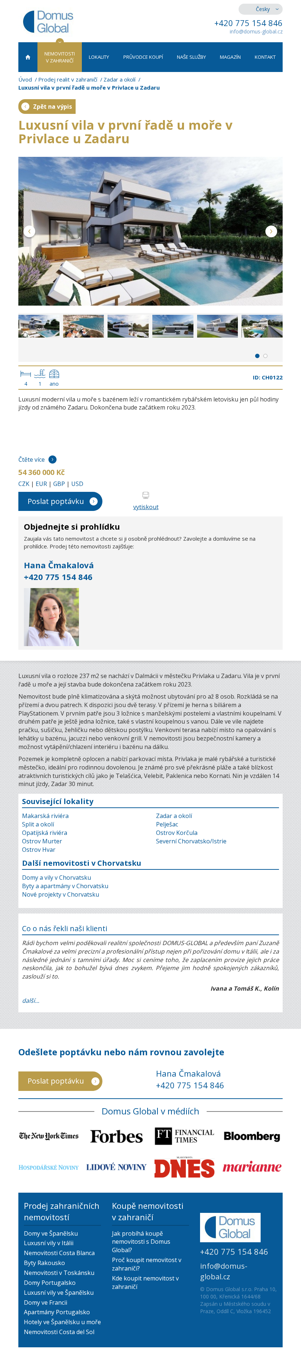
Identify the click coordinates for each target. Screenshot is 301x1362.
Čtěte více (31, 459)
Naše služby (191, 57)
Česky (263, 9)
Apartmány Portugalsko (57, 1312)
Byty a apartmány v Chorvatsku (65, 886)
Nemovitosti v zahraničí (59, 57)
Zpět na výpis (52, 106)
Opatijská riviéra (44, 833)
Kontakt (265, 57)
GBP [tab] (59, 484)
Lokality (99, 57)
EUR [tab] (41, 484)
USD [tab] (77, 484)
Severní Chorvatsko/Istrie (191, 841)
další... (30, 1001)
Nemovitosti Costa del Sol (59, 1332)
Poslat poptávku (56, 501)
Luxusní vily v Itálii (48, 1243)
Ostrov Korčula (176, 833)
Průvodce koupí (143, 57)
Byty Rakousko (44, 1263)
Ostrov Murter (42, 841)
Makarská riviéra (45, 816)
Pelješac (167, 824)
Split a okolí (38, 824)
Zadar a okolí (119, 79)
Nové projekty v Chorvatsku (60, 894)
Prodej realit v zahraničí (67, 79)
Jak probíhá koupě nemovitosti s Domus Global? (141, 1241)
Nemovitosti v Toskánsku (59, 1273)
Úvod (25, 79)
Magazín (230, 57)
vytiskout (146, 507)
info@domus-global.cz (256, 31)
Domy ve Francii (45, 1302)
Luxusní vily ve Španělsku (59, 1293)
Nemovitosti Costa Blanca (59, 1253)
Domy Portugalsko (50, 1283)
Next (271, 232)
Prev (29, 232)
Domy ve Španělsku (51, 1233)
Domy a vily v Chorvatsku (56, 877)
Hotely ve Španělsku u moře (62, 1322)
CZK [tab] (23, 484)
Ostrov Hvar (38, 850)
